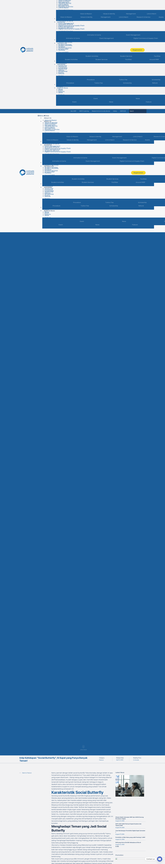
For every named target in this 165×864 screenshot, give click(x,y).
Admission (61, 64)
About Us (47, 118)
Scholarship (62, 71)
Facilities (61, 50)
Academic (61, 22)
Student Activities (65, 42)
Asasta (147, 140)
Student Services (65, 48)
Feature (135, 225)
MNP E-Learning (84, 111)
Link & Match (63, 8)
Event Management (66, 27)
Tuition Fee (62, 69)
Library (115, 111)
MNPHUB (123, 111)
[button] (82, 116)
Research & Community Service (101, 111)
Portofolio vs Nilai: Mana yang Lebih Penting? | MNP (130, 837)
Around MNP (140, 182)
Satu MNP (73, 111)
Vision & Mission (66, 17)
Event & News (62, 88)
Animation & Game (65, 21)
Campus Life (62, 43)
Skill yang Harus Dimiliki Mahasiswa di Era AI (128, 842)
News (60, 92)
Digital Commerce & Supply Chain (71, 29)
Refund (61, 73)
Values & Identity (64, 3)
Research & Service (143, 17)
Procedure (62, 63)
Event (60, 87)
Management (63, 5)
